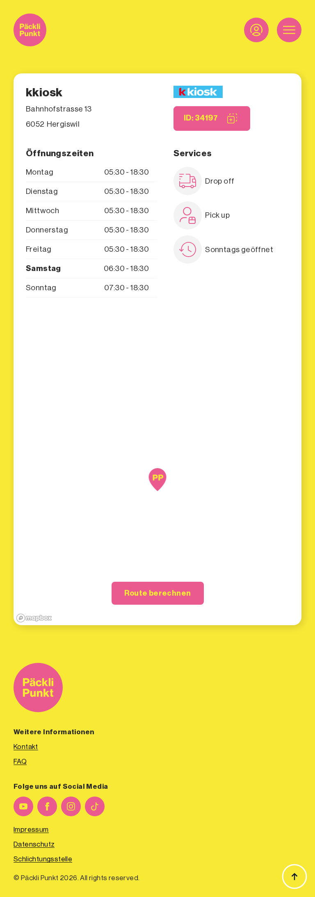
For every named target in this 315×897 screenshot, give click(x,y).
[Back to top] (294, 876)
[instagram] (71, 806)
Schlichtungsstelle (43, 859)
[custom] (95, 806)
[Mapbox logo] (34, 618)
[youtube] (23, 806)
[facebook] (47, 806)
